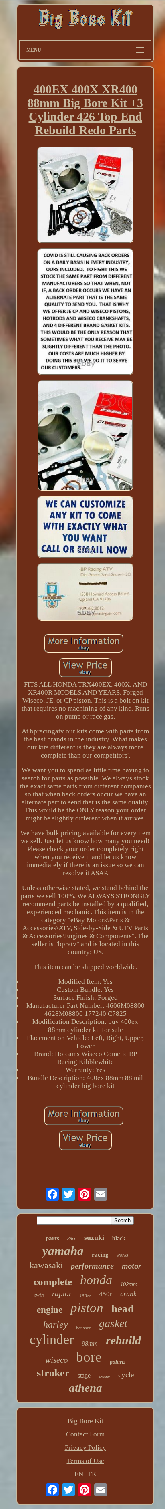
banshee (83, 1327)
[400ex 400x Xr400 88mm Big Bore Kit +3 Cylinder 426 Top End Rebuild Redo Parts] (85, 196)
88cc (71, 1238)
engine (49, 1310)
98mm (90, 1343)
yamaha (63, 1251)
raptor (62, 1293)
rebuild (123, 1340)
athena (85, 1387)
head (122, 1309)
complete (53, 1281)
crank (128, 1294)
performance (92, 1265)
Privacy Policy (85, 1447)
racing (100, 1254)
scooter (104, 1377)
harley (55, 1324)
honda (96, 1280)
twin (39, 1295)
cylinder (52, 1339)
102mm (128, 1284)
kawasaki (46, 1265)
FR (92, 1474)
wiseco (56, 1360)
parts (52, 1238)
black (118, 1238)
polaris (117, 1362)
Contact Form (85, 1434)
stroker (53, 1373)
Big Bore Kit (85, 1421)
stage (84, 1375)
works (122, 1255)
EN (78, 1474)
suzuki (94, 1237)
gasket (113, 1323)
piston (86, 1307)
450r (105, 1294)
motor (131, 1266)
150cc (85, 1295)
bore (89, 1357)
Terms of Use (85, 1461)
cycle (126, 1374)
